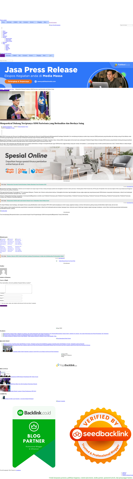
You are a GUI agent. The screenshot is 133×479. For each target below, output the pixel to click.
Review (32, 22)
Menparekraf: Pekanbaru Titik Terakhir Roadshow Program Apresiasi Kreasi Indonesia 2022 (3, 249)
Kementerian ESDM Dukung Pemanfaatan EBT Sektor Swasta (24, 376)
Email (1, 298)
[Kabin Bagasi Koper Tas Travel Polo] (66, 261)
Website (1, 300)
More (45, 22)
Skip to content (3, 20)
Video (7, 49)
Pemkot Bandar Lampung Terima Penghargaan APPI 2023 (23, 391)
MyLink (124, 473)
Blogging (40, 22)
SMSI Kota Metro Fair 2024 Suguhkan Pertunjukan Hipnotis (23, 384)
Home (1, 89)
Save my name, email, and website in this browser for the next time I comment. (19, 303)
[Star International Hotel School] (66, 338)
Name (1, 295)
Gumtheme (18, 470)
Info (20, 22)
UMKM (15, 22)
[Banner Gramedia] (66, 401)
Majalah (7, 47)
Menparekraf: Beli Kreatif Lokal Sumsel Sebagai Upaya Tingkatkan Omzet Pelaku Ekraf (18, 249)
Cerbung (7, 44)
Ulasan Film (8, 39)
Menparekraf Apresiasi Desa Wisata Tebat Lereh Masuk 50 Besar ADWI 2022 (11, 249)
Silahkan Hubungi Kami (127, 475)
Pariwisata (9, 22)
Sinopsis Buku (9, 38)
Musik (7, 46)
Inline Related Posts (130, 186)
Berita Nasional (7, 89)
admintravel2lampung (7, 126)
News (3, 22)
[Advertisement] (41, 9)
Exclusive (26, 22)
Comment (2, 293)
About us (124, 472)
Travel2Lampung (53, 22)
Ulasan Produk (9, 41)
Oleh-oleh (8, 48)
